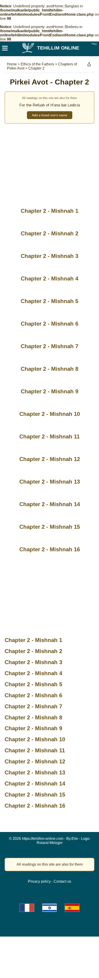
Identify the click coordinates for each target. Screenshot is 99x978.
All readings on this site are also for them (50, 864)
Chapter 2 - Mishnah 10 (35, 739)
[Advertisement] (49, 163)
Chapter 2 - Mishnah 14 (35, 783)
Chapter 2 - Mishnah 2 (33, 651)
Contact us (62, 881)
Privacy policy (39, 881)
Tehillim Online (58, 47)
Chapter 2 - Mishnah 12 (35, 761)
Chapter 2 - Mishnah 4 (33, 673)
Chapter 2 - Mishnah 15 (35, 794)
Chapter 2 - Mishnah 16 (35, 806)
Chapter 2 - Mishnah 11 (35, 750)
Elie (75, 839)
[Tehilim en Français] (27, 908)
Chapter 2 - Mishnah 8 (33, 717)
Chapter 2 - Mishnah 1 (33, 640)
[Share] (89, 64)
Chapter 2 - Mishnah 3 (33, 662)
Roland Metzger (50, 843)
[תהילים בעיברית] (49, 908)
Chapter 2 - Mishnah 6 (33, 695)
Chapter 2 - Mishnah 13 (35, 772)
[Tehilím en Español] (72, 908)
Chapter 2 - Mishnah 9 (33, 728)
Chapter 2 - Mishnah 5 (33, 684)
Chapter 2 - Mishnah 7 (33, 706)
